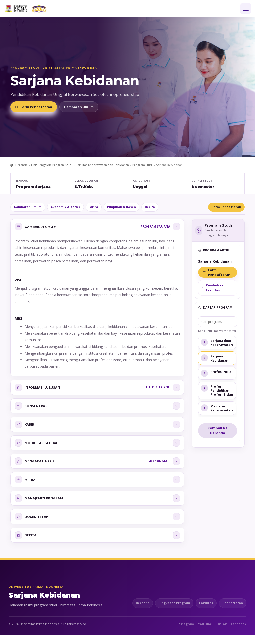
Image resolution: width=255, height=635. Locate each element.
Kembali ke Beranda (218, 430)
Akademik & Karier (65, 207)
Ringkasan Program (174, 603)
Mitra (93, 207)
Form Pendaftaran (36, 107)
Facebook (238, 624)
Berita (150, 207)
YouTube (205, 624)
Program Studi (142, 165)
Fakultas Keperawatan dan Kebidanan (102, 165)
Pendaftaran (232, 603)
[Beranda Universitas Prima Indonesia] (33, 8)
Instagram (185, 624)
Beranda (21, 165)
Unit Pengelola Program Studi (51, 165)
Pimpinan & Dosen (121, 207)
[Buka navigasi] (245, 8)
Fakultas (206, 603)
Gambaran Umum (79, 107)
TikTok (221, 624)
